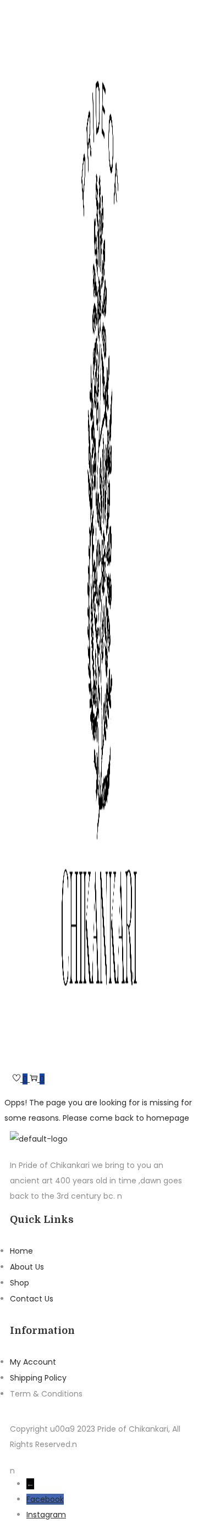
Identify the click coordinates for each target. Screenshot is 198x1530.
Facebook (45, 1499)
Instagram (46, 1514)
